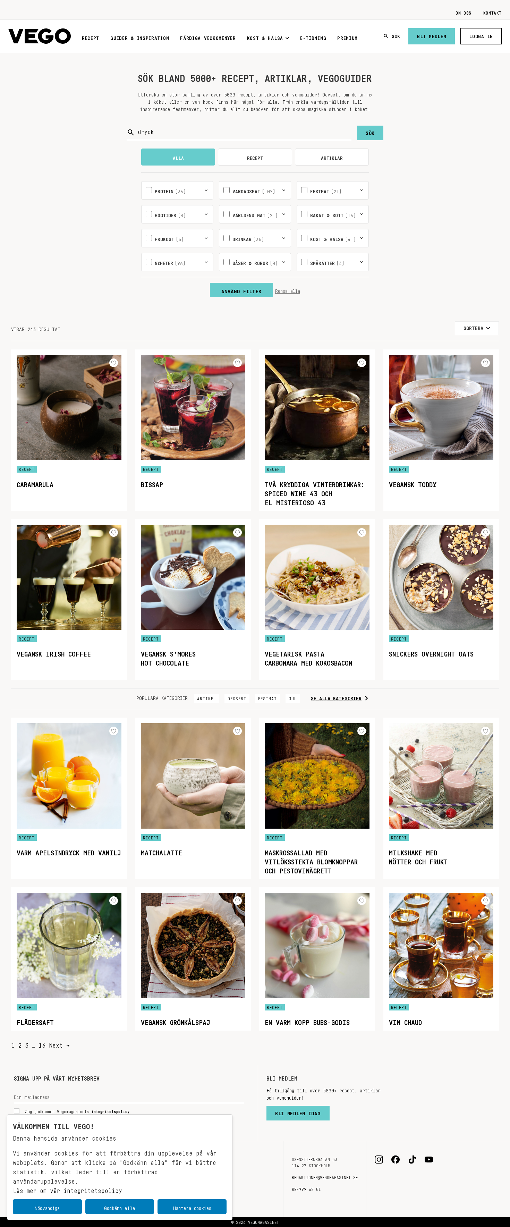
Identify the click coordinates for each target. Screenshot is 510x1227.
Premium (347, 37)
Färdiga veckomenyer (208, 37)
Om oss (463, 11)
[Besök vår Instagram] (379, 1159)
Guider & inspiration (139, 37)
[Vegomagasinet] (39, 36)
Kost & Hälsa (265, 37)
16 (42, 1043)
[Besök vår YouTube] (429, 1159)
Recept (90, 37)
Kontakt (492, 11)
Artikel (206, 697)
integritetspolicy (110, 1110)
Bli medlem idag (298, 1111)
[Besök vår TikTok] (412, 1159)
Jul (293, 697)
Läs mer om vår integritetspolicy (67, 1189)
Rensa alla (287, 290)
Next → (59, 1043)
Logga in (481, 35)
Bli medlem (431, 35)
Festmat (267, 697)
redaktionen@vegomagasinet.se (325, 1176)
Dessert (237, 697)
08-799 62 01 (306, 1188)
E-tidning (313, 37)
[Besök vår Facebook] (395, 1159)
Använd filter (241, 289)
